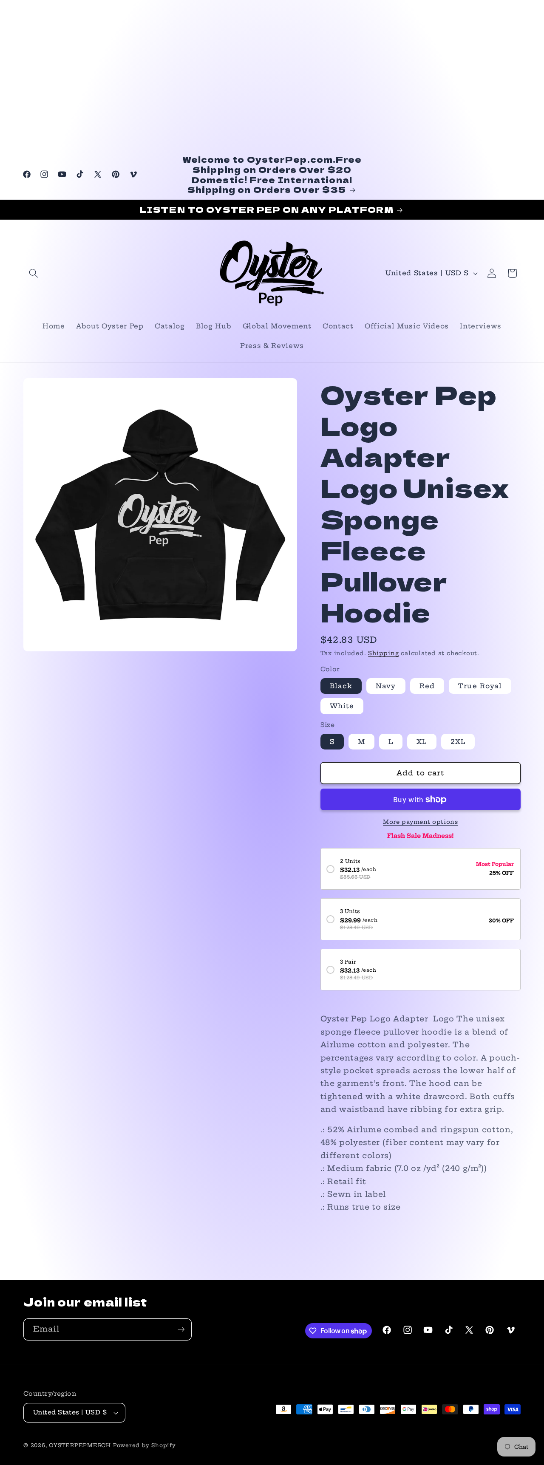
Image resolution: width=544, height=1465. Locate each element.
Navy (386, 686)
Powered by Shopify (144, 1445)
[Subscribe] (181, 1329)
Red (427, 686)
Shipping (383, 653)
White (342, 706)
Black (341, 686)
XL (421, 742)
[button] (33, 273)
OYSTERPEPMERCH (80, 1445)
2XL (457, 742)
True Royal (480, 686)
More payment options (420, 821)
